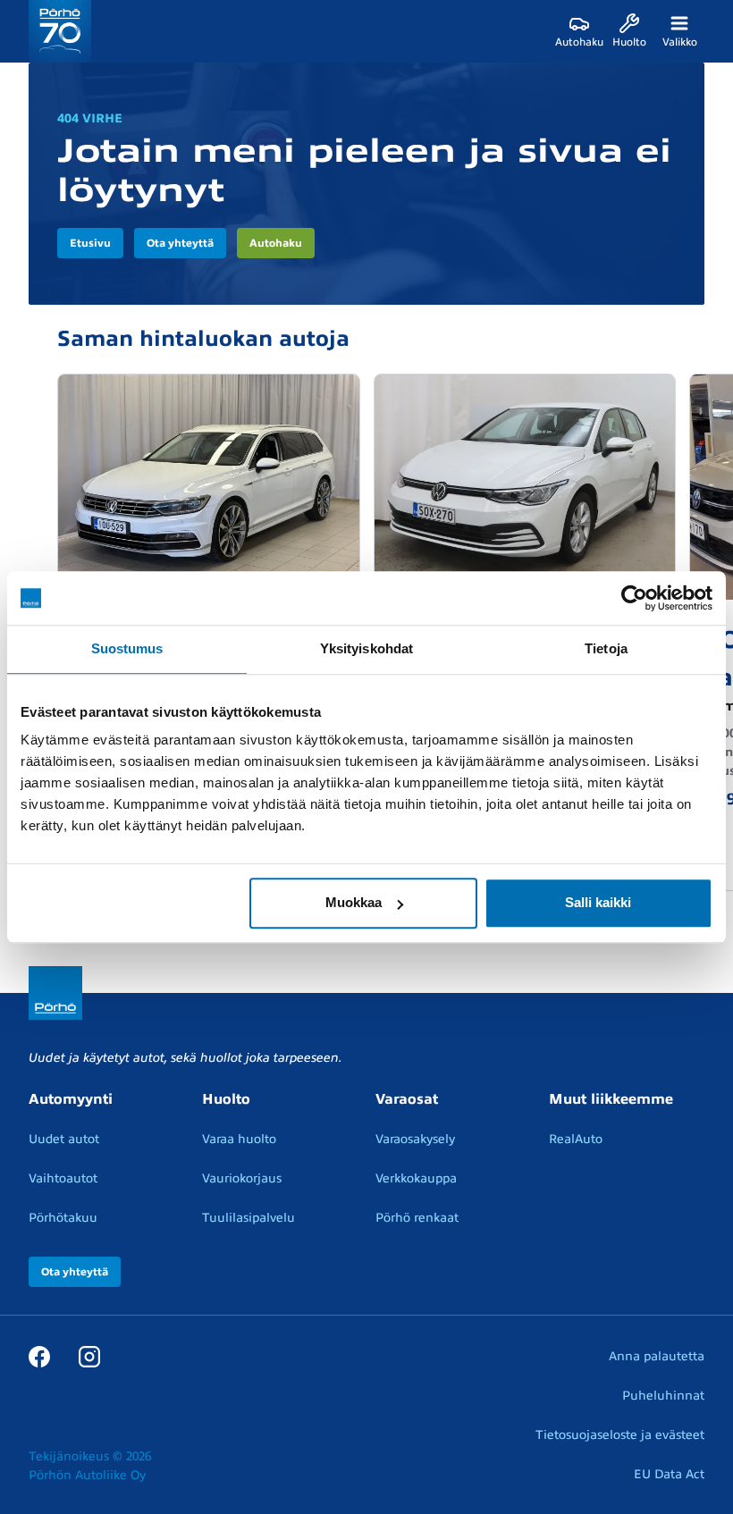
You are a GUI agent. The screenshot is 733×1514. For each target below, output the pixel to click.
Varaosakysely (415, 1139)
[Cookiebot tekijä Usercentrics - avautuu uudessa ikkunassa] (634, 598)
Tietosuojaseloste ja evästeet (619, 1435)
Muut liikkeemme (611, 1099)
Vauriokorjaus (242, 1178)
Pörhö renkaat (417, 1217)
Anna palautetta (656, 1356)
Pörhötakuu (63, 1217)
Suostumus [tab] (127, 648)
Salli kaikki (598, 902)
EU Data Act (669, 1474)
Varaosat (406, 1099)
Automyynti (71, 1099)
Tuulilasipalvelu (248, 1217)
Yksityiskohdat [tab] (366, 648)
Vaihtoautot (63, 1178)
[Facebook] (39, 1356)
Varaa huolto (239, 1139)
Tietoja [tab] (606, 648)
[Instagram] (89, 1356)
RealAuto (575, 1139)
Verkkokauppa (416, 1178)
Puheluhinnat (663, 1395)
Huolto (226, 1099)
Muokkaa (353, 902)
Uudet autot (64, 1139)
